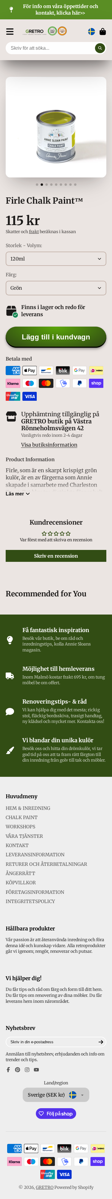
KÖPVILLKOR (21, 882)
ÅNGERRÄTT (20, 873)
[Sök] (100, 48)
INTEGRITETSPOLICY (30, 901)
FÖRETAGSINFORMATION (35, 892)
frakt (34, 231)
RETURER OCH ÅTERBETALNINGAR (46, 864)
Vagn (102, 31)
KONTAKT (17, 845)
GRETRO (44, 1187)
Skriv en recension (56, 556)
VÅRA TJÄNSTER (24, 836)
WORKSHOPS (20, 827)
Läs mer (15, 493)
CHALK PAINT (22, 817)
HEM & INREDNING (28, 808)
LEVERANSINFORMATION (35, 854)
